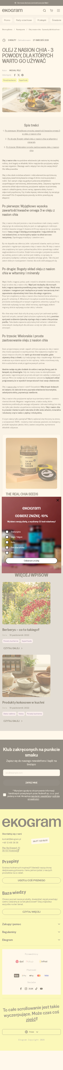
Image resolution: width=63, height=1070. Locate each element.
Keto (13, 542)
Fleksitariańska (17, 547)
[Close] (57, 500)
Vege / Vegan (16, 537)
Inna (13, 552)
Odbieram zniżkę (31, 560)
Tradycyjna (16, 531)
